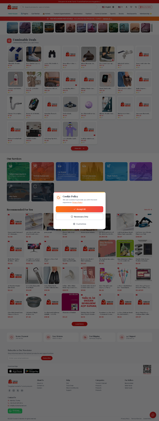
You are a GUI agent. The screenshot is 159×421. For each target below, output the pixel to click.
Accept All (81, 209)
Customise (81, 224)
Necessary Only (81, 216)
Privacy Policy (77, 202)
